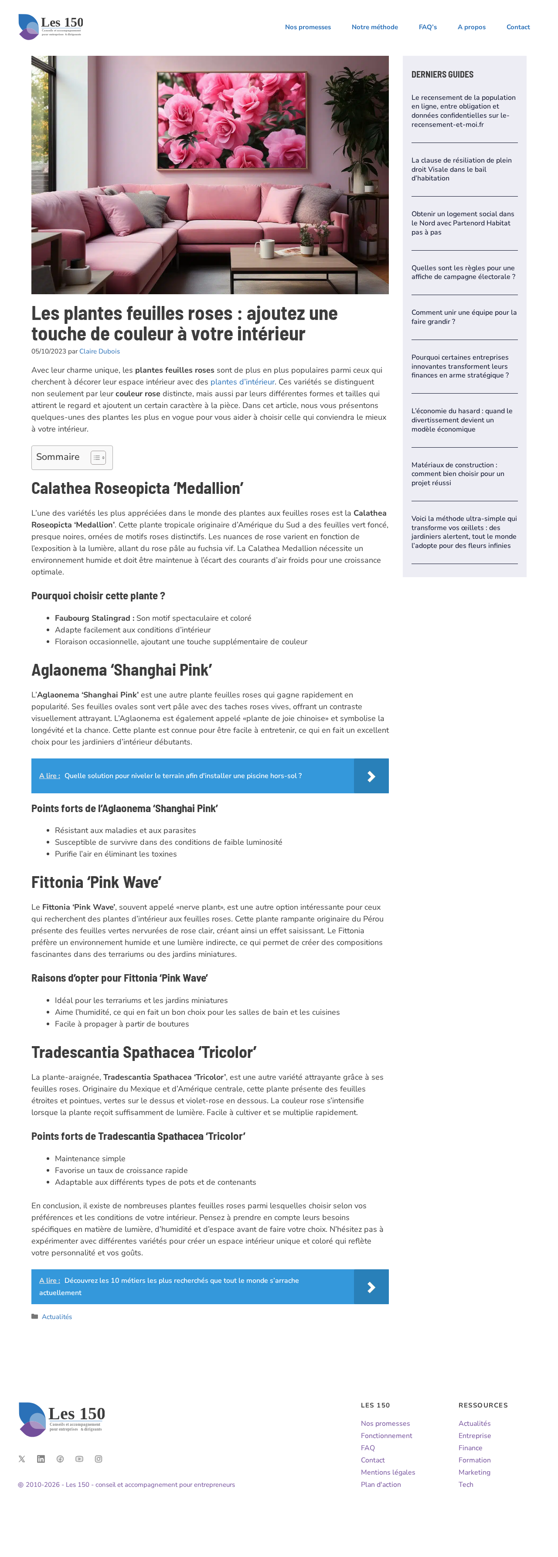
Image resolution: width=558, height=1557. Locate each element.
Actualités (57, 1316)
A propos (472, 27)
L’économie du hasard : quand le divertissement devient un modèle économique (462, 420)
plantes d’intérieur (243, 382)
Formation (475, 1460)
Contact (518, 27)
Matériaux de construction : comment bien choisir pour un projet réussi (458, 474)
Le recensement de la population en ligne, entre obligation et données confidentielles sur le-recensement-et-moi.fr (464, 111)
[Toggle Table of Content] (94, 457)
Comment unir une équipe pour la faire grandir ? (464, 317)
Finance (471, 1448)
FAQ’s (428, 27)
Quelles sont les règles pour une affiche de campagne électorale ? (463, 272)
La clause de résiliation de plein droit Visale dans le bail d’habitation (462, 170)
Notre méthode (375, 27)
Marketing (474, 1472)
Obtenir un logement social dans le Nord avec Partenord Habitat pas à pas (463, 223)
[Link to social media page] (21, 1459)
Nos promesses (308, 27)
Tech (466, 1484)
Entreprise (475, 1436)
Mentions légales (388, 1472)
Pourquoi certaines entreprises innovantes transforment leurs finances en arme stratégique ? (460, 367)
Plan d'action (381, 1484)
